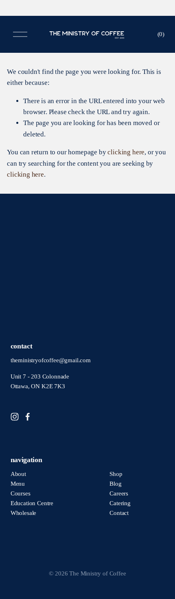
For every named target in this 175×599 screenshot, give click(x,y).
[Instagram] (15, 417)
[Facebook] (28, 417)
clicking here (125, 152)
